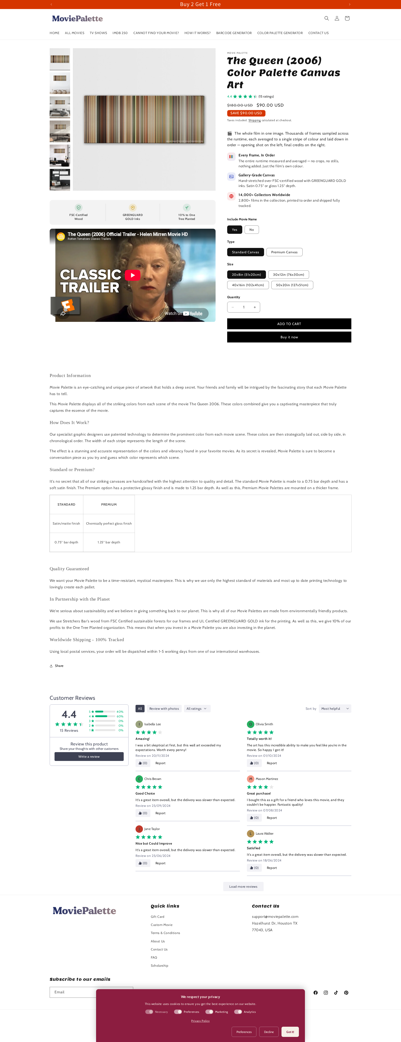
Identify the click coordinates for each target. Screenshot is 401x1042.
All (140, 708)
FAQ (154, 957)
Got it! (290, 1032)
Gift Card (157, 917)
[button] (327, 18)
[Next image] (207, 119)
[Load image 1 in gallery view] (60, 59)
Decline (269, 1032)
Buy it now (289, 337)
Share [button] (59, 666)
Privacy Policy (200, 1021)
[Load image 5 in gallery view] (60, 155)
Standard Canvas (245, 252)
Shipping (255, 120)
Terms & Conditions (165, 933)
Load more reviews (243, 886)
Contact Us (159, 949)
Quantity (233, 297)
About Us (158, 941)
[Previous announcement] (51, 4)
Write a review (89, 756)
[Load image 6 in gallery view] (60, 180)
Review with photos (164, 708)
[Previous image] (81, 119)
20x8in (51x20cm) (246, 274)
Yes (234, 230)
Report (160, 763)
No (251, 230)
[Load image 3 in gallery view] (60, 107)
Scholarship (159, 965)
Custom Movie (161, 925)
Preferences (244, 1032)
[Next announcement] (350, 4)
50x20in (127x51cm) (292, 285)
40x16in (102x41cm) (248, 285)
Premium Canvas (284, 252)
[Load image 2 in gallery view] (60, 83)
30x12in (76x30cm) (288, 274)
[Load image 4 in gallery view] (60, 131)
